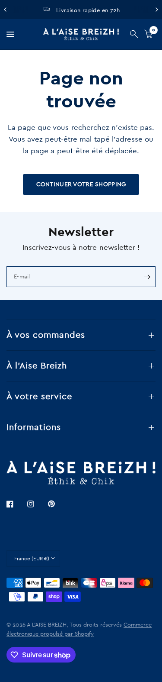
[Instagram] (36, 504)
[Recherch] (134, 34)
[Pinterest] (57, 503)
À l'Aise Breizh (36, 366)
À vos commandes (45, 335)
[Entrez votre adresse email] (147, 276)
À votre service (39, 396)
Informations (33, 427)
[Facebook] (15, 504)
